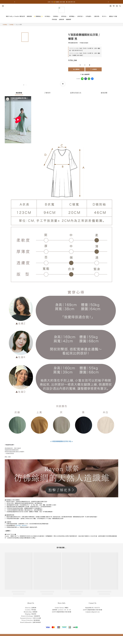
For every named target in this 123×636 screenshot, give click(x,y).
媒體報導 (68, 19)
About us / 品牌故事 (30, 607)
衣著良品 (63, 16)
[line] (82, 78)
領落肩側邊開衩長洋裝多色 (61, 441)
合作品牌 (88, 16)
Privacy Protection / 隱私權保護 (31, 620)
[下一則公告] (108, 2)
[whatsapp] (89, 78)
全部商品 (55, 16)
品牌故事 (61, 19)
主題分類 (96, 16)
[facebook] (85, 78)
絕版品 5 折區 (113, 16)
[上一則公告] (14, 2)
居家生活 (80, 16)
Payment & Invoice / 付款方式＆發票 (30, 618)
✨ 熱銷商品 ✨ (38, 16)
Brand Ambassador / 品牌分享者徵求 (30, 622)
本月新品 (47, 16)
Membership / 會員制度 (30, 612)
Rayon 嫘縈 (19, 24)
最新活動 (29, 16)
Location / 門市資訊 (30, 610)
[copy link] (92, 78)
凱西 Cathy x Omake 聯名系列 (15, 16)
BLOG (104, 16)
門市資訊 (54, 19)
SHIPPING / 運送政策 (21, 525)
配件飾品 (71, 16)
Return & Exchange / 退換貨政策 (30, 616)
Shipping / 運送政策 (30, 614)
